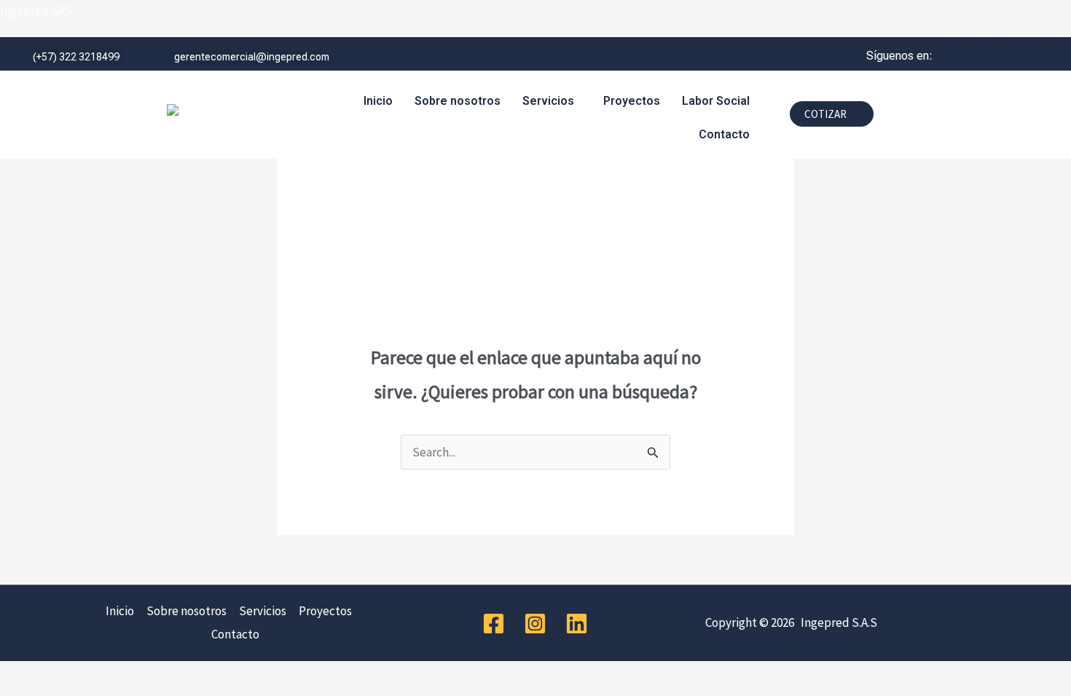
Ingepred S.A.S (836, 622)
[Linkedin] (576, 623)
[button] (551, 101)
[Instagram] (535, 623)
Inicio (378, 101)
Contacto (724, 134)
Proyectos (631, 101)
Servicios (548, 101)
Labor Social (716, 101)
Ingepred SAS (36, 11)
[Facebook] (493, 623)
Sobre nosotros (458, 101)
